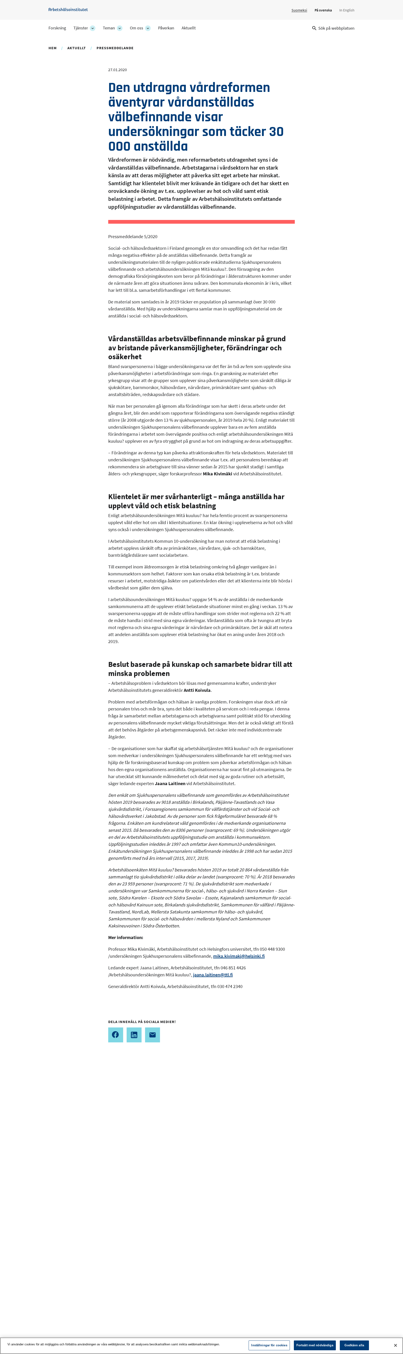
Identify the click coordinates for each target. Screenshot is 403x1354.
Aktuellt (189, 28)
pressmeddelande (115, 47)
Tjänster (80, 28)
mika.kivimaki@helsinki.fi (239, 956)
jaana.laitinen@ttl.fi (213, 975)
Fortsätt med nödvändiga (314, 1345)
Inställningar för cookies (269, 1345)
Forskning (57, 28)
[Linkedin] (134, 1034)
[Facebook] (115, 1034)
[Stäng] (395, 1345)
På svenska (323, 10)
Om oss (136, 28)
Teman (109, 28)
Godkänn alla (354, 1345)
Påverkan (166, 28)
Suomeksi (299, 10)
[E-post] (152, 1034)
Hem (53, 47)
